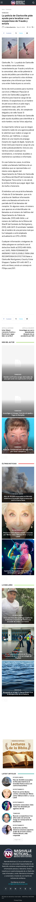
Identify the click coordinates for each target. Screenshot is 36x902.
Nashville (17, 689)
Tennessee (8, 9)
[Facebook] (5, 889)
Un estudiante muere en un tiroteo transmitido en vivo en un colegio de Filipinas (18, 656)
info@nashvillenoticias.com (18, 884)
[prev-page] (3, 457)
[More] (27, 33)
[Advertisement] (18, 293)
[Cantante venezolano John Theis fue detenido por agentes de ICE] (18, 557)
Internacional (18, 651)
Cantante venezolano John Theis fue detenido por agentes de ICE (18, 572)
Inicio (3, 9)
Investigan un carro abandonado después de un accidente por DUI (26, 333)
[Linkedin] (15, 889)
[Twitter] (30, 889)
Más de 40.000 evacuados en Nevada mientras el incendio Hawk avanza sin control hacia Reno (18, 498)
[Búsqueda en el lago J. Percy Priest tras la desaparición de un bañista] (18, 679)
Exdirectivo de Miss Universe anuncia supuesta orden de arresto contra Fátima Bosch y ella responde (23, 831)
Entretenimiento (17, 530)
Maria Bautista (11, 27)
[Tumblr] (25, 889)
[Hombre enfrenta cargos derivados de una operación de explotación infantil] (18, 363)
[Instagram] (10, 889)
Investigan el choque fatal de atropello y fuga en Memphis (18, 414)
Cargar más (17, 839)
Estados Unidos (18, 494)
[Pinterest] (20, 889)
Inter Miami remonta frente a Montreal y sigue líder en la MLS (8, 333)
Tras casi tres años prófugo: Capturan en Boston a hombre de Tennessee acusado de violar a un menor (18, 620)
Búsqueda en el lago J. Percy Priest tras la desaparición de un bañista (18, 693)
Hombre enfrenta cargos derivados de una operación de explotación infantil (18, 378)
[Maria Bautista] (3, 27)
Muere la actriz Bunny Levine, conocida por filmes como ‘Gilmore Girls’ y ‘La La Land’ (18, 534)
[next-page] (6, 457)
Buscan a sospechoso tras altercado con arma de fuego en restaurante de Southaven (23, 818)
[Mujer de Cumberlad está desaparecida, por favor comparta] (18, 436)
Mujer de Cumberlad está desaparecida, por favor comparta (18, 450)
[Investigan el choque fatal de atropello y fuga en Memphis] (18, 399)
